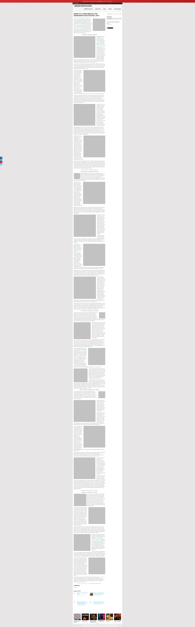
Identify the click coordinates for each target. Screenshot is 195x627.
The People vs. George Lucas (79, 28)
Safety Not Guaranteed (82, 350)
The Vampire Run (109, 3)
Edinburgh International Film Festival (85, 583)
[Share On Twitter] (1, 160)
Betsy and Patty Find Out (83, 3)
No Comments (88, 17)
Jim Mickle (80, 24)
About (120, 625)
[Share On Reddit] (1, 164)
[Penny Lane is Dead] (117, 617)
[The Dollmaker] (85, 617)
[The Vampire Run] (101, 617)
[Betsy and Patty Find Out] (77, 617)
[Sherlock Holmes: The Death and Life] (93, 617)
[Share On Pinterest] (1, 162)
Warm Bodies (103, 384)
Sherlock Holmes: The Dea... (100, 3)
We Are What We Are (99, 45)
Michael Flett (75, 17)
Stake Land (77, 24)
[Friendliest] (109, 617)
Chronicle (78, 355)
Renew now (100, 1)
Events (84, 17)
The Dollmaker (92, 3)
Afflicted (77, 252)
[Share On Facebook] (1, 158)
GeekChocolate (79, 625)
